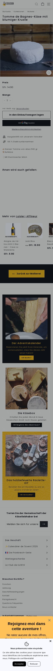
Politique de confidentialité (21, 658)
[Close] (50, 641)
